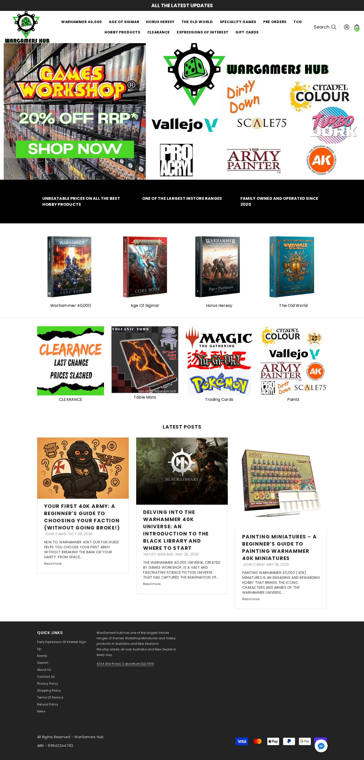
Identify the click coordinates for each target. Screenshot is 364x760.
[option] (182, 5)
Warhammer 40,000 (70, 305)
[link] (83, 201)
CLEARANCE (70, 399)
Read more (52, 563)
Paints (293, 399)
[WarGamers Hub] (219, 267)
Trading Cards (219, 399)
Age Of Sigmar (144, 305)
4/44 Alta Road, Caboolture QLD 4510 (125, 664)
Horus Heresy (219, 305)
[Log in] (346, 27)
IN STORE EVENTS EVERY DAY (182, 5)
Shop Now (158, 88)
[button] (321, 745)
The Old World (293, 305)
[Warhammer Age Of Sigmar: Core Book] (144, 267)
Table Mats (145, 397)
